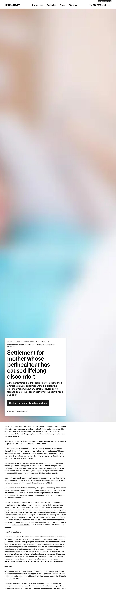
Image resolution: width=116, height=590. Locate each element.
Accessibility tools (105, 1)
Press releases (29, 342)
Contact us (51, 5)
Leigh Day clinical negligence (16, 444)
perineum (26, 456)
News (62, 5)
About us (73, 5)
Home (9, 342)
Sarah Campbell (41, 444)
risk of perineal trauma (20, 525)
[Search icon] (109, 5)
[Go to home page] (12, 5)
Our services (37, 5)
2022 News (42, 342)
